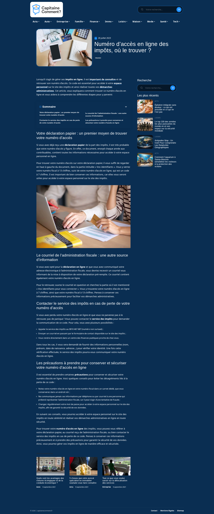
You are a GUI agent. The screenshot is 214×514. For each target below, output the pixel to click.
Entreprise (106, 487)
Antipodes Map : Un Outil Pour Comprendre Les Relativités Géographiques (165, 144)
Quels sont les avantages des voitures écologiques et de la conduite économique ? (50, 480)
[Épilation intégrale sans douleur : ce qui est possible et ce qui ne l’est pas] (145, 106)
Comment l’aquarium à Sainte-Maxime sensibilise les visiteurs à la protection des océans (165, 162)
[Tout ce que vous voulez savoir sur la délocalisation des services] (116, 466)
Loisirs (157, 118)
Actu (71, 487)
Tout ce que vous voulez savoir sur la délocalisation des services (114, 480)
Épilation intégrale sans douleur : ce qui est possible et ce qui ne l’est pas (165, 108)
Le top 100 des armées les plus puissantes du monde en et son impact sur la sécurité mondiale (165, 126)
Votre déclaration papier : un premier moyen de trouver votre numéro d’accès (59, 113)
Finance (98, 58)
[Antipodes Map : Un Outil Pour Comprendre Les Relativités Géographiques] (145, 142)
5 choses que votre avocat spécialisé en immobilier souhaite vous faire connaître (82, 480)
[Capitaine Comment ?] (46, 9)
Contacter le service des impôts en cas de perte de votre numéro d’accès (60, 121)
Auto (38, 487)
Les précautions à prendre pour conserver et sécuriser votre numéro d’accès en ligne (104, 121)
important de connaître (103, 79)
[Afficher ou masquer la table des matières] (91, 106)
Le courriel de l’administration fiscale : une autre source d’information (105, 114)
